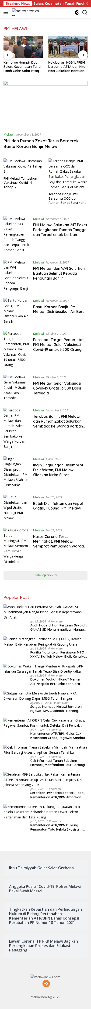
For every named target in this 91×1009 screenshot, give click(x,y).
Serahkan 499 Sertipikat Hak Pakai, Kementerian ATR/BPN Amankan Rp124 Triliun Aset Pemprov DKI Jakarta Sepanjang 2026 (57, 795)
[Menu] (7, 12)
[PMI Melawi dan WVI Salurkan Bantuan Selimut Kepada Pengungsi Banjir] (17, 275)
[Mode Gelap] (77, 12)
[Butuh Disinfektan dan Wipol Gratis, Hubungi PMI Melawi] (17, 508)
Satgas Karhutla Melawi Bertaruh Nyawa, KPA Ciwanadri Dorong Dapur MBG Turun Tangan (56, 709)
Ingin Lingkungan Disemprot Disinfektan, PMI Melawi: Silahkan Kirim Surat (58, 470)
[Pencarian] (85, 12)
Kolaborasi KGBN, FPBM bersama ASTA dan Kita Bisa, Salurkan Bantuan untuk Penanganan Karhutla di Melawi (66, 66)
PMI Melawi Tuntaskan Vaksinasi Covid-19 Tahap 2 (20, 182)
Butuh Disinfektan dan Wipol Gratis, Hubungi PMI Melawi (58, 506)
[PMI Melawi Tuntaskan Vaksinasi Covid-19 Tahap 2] (23, 166)
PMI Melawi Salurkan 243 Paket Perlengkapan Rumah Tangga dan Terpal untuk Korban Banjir (60, 232)
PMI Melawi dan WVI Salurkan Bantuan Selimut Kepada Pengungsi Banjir (59, 273)
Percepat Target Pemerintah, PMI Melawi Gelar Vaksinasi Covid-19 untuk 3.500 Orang (59, 344)
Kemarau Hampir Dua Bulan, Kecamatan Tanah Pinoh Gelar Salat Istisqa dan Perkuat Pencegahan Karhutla (23, 66)
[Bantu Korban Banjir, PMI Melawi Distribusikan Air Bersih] (17, 311)
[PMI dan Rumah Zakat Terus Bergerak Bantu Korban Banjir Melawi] (46, 104)
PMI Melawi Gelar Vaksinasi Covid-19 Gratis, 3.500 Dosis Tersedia (57, 388)
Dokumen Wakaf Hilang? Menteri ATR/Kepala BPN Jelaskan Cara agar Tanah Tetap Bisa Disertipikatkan (55, 681)
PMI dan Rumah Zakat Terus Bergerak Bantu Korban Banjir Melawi (41, 143)
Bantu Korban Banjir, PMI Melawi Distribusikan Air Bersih (60, 309)
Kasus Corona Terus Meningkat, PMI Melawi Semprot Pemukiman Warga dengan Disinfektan (58, 543)
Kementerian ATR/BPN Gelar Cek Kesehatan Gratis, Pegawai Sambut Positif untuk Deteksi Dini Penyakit (57, 736)
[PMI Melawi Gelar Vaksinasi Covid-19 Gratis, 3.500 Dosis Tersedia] (17, 388)
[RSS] (46, 984)
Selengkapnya (46, 575)
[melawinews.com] (26, 12)
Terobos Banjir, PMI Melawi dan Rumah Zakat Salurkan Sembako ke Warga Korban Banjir (58, 423)
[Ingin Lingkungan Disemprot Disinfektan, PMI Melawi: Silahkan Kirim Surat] (17, 472)
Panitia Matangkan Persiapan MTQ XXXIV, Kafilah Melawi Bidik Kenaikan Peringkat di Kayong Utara (58, 654)
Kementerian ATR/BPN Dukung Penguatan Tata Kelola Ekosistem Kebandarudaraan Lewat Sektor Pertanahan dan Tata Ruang (56, 827)
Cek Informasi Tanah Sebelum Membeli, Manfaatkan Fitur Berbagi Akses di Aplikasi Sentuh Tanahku (57, 763)
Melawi (9, 134)
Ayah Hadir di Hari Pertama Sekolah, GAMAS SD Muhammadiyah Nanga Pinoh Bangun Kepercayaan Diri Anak (58, 627)
